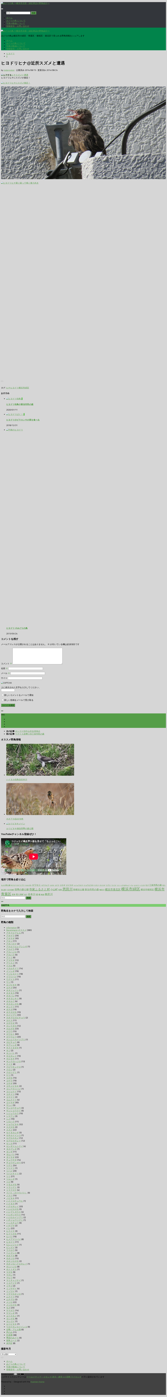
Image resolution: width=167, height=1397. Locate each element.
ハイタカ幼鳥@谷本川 (16, 779)
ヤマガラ (10, 1310)
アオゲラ (10, 935)
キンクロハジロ (13, 1061)
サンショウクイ (13, 1110)
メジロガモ (11, 1305)
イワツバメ (11, 976)
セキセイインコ (13, 1135)
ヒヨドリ (10, 53)
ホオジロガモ (12, 1261)
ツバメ (113, 885)
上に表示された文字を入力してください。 (21, 687)
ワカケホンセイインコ (16, 1327)
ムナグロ (10, 1299)
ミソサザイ (11, 1288)
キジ (8, 1050)
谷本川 (31, 894)
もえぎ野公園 (5, 885)
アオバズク (11, 944)
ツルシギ (10, 1179)
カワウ (9, 1031)
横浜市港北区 (113, 889)
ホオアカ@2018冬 (14, 819)
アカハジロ (11, 952)
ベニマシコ (11, 1253)
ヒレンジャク (12, 1245)
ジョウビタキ (89, 885)
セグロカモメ (12, 1138)
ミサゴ (9, 1286)
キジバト (10, 1053)
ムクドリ (10, 1297)
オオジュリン (12, 990)
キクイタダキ (12, 1048)
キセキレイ (11, 1056)
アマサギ (10, 960)
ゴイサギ (69, 885)
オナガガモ (11, 1012)
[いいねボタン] (2, 381)
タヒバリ (10, 1154)
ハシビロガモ (12, 1209)
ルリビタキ (11, 1324)
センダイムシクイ (14, 1146)
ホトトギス (11, 1269)
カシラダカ (11, 1026)
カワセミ (36, 885)
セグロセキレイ (13, 1141)
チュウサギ (11, 1160)
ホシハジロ (11, 1266)
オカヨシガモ (12, 1004)
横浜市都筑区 (147, 889)
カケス (9, 1020)
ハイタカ (10, 1203)
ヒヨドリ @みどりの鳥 (17, 628)
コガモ (52, 885)
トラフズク (11, 1190)
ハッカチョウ (12, 1223)
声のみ (9, 1332)
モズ (147, 885)
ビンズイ (10, 1247)
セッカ (9, 1143)
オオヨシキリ (12, 998)
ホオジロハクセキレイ (16, 1264)
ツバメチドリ (12, 1173)
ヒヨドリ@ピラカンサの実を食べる (23, 420)
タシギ (9, 1152)
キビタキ (10, 1058)
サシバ (9, 1105)
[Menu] (2, 8)
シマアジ (10, 1116)
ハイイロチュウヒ (14, 1201)
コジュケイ (11, 1091)
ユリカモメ (11, 1316)
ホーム (9, 18)
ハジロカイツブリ (14, 1217)
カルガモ (28, 885)
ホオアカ (10, 1255)
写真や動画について (15, 23)
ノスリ (9, 1195)
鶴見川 (49, 894)
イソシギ (10, 971)
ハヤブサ (10, 1225)
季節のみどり (12, 1338)
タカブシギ (11, 1149)
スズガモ (10, 1127)
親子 (25, 895)
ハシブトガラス (13, 1212)
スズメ (96, 885)
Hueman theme (37, 1381)
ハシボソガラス (13, 1214)
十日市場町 (10, 890)
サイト (4, 678)
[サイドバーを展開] (2, 710)
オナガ (13, 885)
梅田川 (102, 890)
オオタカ (10, 993)
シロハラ (10, 1121)
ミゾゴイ (10, 1291)
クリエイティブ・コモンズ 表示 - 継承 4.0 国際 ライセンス (54, 1377)
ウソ (8, 982)
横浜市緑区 (24, 388)
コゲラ (57, 885)
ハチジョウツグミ (14, 1220)
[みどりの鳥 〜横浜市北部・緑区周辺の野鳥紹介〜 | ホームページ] (25, 3)
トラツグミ (11, 1187)
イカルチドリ (12, 968)
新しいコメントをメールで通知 (18, 695)
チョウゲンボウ (13, 1162)
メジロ (142, 885)
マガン (9, 1275)
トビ (8, 1182)
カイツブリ (20, 885)
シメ (8, 1119)
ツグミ (108, 885)
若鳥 (13, 894)
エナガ (9, 987)
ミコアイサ (11, 1283)
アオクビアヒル (13, 933)
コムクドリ (11, 1100)
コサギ (62, 885)
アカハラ (10, 955)
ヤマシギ (10, 1313)
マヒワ (9, 1277)
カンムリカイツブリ (15, 1039)
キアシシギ (11, 1045)
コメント (6, 663)
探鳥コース (11, 1340)
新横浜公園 (78, 889)
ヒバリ (9, 1236)
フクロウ (10, 1250)
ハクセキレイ (125, 885)
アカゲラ (10, 949)
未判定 (9, 1343)
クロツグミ (11, 1072)
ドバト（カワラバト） (16, 1193)
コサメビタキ (12, 1086)
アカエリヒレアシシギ (16, 946)
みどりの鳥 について (16, 20)
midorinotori (9, 70)
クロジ (9, 1069)
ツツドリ (10, 1168)
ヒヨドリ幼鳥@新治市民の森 (19, 404)
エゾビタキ (11, 985)
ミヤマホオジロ (13, 1294)
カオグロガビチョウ (15, 1017)
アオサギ (10, 938)
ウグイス (10, 979)
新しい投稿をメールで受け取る (18, 700)
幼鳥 (60, 890)
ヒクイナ (10, 1231)
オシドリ (10, 1007)
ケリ (8, 1075)
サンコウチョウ (13, 1108)
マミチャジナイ (13, 1280)
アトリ (9, 957)
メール (5, 673)
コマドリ (10, 1097)
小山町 (54, 889)
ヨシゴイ (10, 1321)
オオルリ (10, 1001)
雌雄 (42, 895)
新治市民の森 (92, 889)
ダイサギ (102, 885)
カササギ (10, 1023)
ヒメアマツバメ (13, 1239)
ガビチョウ (11, 1042)
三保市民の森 (155, 885)
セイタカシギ (12, 1132)
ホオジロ (10, 1258)
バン (131, 885)
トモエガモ (11, 1184)
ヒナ (8, 388)
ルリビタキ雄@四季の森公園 (19, 828)
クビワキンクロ (13, 1067)
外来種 (9, 1335)
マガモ (9, 1272)
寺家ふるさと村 (39, 889)
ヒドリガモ (11, 1234)
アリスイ (10, 963)
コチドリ (10, 1094)
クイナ (9, 1064)
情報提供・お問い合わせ (17, 26)
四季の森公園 (22, 889)
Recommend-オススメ (16, 930)
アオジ (9, 941)
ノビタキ (10, 1198)
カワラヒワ (45, 885)
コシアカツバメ (13, 1089)
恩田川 (67, 889)
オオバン (10, 996)
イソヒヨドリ (12, 974)
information (11, 927)
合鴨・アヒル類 (13, 1329)
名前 (4, 668)
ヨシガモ (10, 1318)
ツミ (118, 885)
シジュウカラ (78, 885)
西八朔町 (20, 894)
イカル (9, 965)
